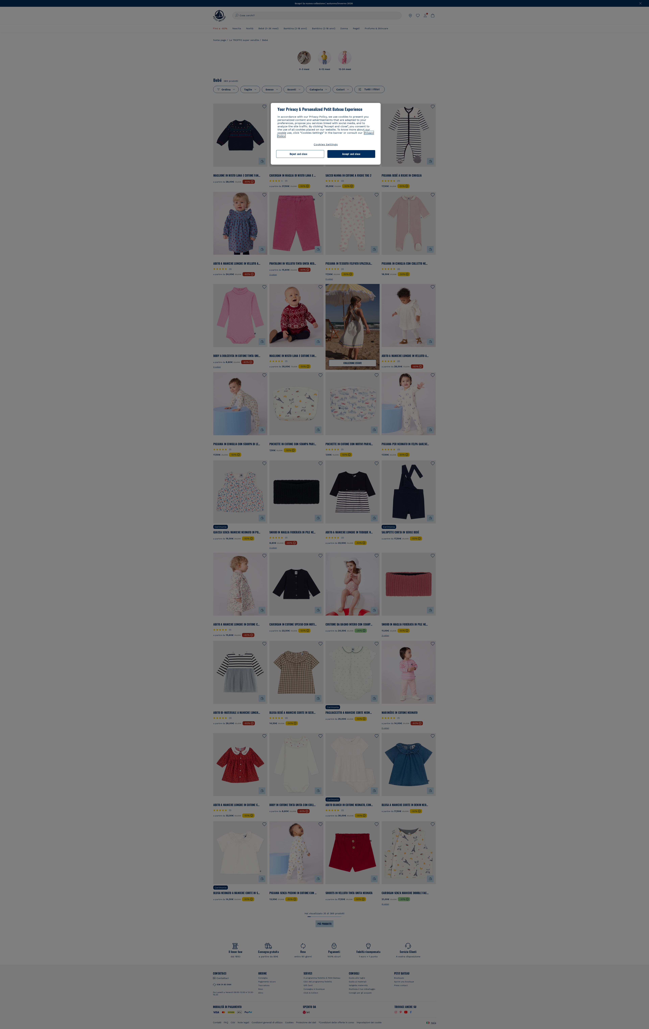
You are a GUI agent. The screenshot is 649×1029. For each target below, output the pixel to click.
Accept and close (351, 154)
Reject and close (298, 154)
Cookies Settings (326, 144)
